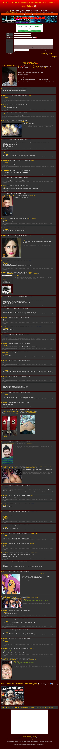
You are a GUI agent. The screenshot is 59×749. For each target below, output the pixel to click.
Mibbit (28, 63)
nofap (43, 2)
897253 (28, 648)
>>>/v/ (13, 99)
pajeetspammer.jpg (29, 65)
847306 (28, 485)
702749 (28, 368)
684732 (25, 235)
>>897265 (32, 648)
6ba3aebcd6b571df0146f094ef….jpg (35, 573)
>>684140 (5, 220)
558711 (26, 67)
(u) (34, 195)
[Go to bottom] (28, 14)
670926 (25, 104)
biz (29, 2)
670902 (25, 88)
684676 (26, 218)
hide (5, 65)
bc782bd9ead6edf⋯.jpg (30, 411)
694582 (27, 326)
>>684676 (25, 239)
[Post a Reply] (36, 684)
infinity (31, 736)
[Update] (35, 683)
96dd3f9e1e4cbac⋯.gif (12, 443)
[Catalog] (34, 14)
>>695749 (36, 326)
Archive (19, 52)
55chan (27, 2)
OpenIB (34, 736)
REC (35, 37)
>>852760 (32, 533)
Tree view (56, 57)
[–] (19, 66)
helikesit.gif (29, 443)
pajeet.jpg (31, 195)
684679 (26, 227)
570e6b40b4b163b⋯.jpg (12, 659)
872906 (28, 638)
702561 (28, 360)
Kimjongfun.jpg (30, 659)
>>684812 (34, 218)
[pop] (22, 121)
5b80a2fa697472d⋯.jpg (12, 237)
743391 (27, 402)
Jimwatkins (32, 742)
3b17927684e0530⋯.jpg (12, 573)
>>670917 (5, 106)
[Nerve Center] (40, 14)
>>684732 (30, 218)
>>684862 (30, 272)
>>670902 (26, 122)
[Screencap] (18, 683)
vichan (28, 736)
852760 (28, 543)
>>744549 (36, 384)
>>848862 (36, 511)
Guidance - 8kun (22, 742)
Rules (24, 62)
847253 (28, 466)
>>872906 (36, 533)
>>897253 (16, 661)
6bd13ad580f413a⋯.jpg (12, 273)
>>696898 (40, 326)
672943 (26, 152)
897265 (28, 658)
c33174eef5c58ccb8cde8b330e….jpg (33, 412)
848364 (28, 511)
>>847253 (5, 488)
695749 (28, 343)
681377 (26, 177)
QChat (25, 63)
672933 (25, 139)
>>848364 (32, 485)
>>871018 (32, 552)
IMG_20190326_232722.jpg (31, 467)
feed (31, 62)
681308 (28, 160)
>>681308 (5, 187)
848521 (28, 525)
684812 (26, 260)
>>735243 (5, 394)
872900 (28, 630)
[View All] (31, 67)
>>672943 (29, 139)
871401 (27, 596)
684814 (26, 272)
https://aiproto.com (13, 12)
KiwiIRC (32, 63)
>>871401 (45, 466)
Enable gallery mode (54, 58)
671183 (25, 113)
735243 (27, 384)
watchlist (51, 2)
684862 (26, 296)
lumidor (32, 2)
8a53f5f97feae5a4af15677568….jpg (33, 237)
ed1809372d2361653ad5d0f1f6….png (19, 413)
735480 (28, 392)
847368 (28, 495)
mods (34, 62)
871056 (28, 571)
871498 (28, 610)
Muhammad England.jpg (31, 597)
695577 (27, 334)
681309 (28, 170)
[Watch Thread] (36, 67)
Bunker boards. (29, 61)
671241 (25, 120)
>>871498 (49, 466)
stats (36, 63)
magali (36, 2)
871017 (28, 552)
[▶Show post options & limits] (46, 53)
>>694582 (5, 337)
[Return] (23, 14)
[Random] (46, 14)
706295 (28, 376)
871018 (28, 562)
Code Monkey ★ (31, 739)
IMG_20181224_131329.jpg (33, 273)
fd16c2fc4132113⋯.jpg (12, 467)
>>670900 (5, 97)
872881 (28, 619)
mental (39, 2)
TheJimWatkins (37, 742)
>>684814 (30, 260)
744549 (27, 409)
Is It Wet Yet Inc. (29, 747)
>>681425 (32, 160)
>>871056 (40, 466)
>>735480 (31, 384)
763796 (28, 441)
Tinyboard (24, 736)
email (28, 62)
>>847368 (5, 517)
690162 (26, 308)
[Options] (56, 2)
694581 (27, 317)
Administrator (27, 742)
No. (24, 67)
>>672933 (5, 154)
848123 (28, 503)
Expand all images (55, 56)
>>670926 (29, 95)
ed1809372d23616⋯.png (12, 411)
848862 (28, 533)
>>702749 (44, 326)
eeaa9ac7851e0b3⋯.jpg (12, 597)
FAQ (52, 54)
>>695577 (31, 326)
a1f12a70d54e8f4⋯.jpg (12, 195)
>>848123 (36, 466)
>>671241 (29, 88)
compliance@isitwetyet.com (34, 746)
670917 (25, 95)
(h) (33, 65)
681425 (26, 185)
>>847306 (32, 466)
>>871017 (5, 564)
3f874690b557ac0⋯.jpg (12, 65)
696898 (28, 352)
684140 (25, 193)
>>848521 (32, 511)
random (23, 2)
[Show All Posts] (44, 67)
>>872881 (36, 552)
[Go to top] (7, 683)
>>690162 (30, 296)
